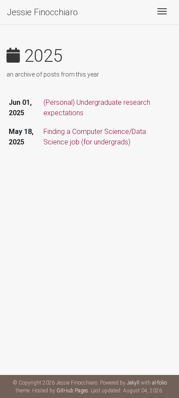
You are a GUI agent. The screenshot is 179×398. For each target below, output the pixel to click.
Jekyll (133, 383)
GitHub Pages (72, 391)
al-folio (159, 383)
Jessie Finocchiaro (42, 12)
